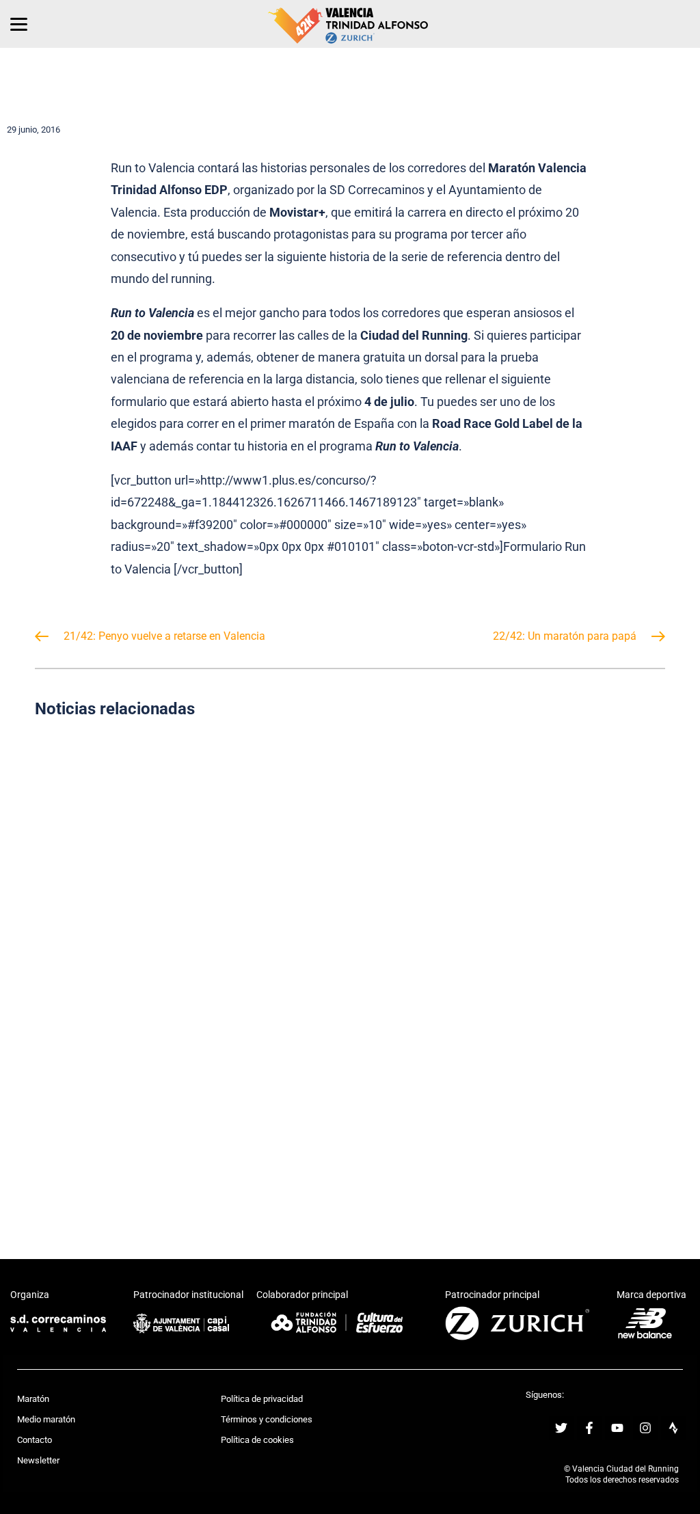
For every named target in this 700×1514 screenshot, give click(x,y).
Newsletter (38, 1460)
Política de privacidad (262, 1399)
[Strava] (673, 1428)
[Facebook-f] (589, 1428)
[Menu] (19, 24)
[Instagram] (645, 1428)
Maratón (33, 1399)
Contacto (34, 1440)
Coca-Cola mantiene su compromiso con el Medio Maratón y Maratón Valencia (187, 839)
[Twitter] (561, 1428)
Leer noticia (187, 899)
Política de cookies (257, 1440)
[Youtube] (617, 1428)
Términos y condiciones (266, 1419)
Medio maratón (46, 1419)
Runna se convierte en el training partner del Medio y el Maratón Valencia (187, 1096)
